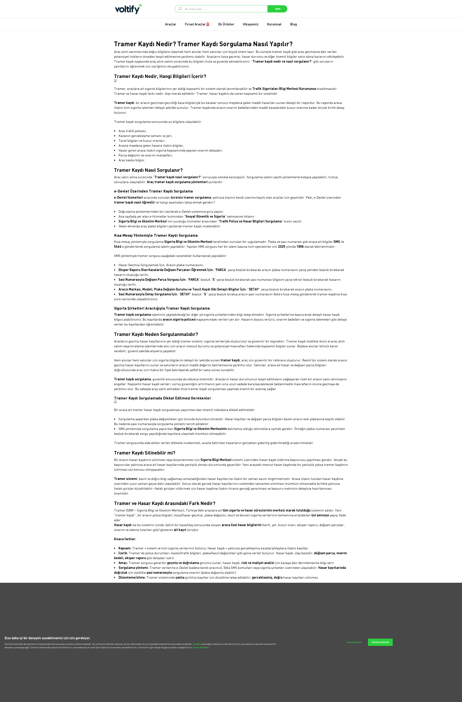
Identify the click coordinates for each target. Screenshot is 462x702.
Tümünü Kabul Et (380, 642)
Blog (293, 24)
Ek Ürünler (226, 24)
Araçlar (170, 24)
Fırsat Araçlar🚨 (197, 24)
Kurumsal (274, 24)
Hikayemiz (250, 24)
